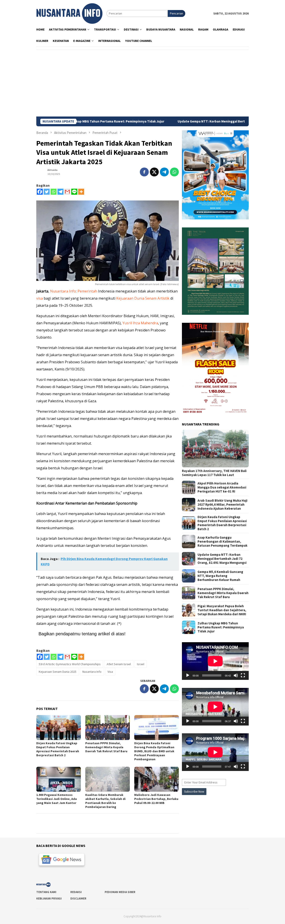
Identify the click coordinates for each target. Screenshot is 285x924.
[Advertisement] (142, 83)
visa (39, 298)
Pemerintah (87, 291)
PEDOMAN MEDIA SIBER (120, 892)
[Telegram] (60, 192)
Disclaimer (78, 898)
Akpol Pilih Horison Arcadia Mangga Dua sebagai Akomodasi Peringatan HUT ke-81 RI (221, 487)
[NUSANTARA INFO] (69, 13)
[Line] (74, 192)
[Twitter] (47, 192)
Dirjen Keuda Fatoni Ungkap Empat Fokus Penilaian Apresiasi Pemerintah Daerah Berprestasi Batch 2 (57, 749)
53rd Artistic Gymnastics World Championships (70, 664)
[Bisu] (236, 675)
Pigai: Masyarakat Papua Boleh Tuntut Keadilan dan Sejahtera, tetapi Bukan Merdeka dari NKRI (221, 610)
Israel (140, 664)
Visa (110, 672)
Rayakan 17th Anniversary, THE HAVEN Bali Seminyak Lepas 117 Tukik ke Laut (214, 473)
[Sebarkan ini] (144, 172)
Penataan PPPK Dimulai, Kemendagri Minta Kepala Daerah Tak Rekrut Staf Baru (106, 747)
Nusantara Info (63, 291)
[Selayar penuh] (243, 675)
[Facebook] (40, 192)
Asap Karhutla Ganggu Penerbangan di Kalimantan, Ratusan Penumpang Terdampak (222, 542)
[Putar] (187, 675)
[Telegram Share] (164, 172)
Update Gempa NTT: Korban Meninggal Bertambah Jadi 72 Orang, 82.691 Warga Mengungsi (209, 121)
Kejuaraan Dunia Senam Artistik (142, 298)
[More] (81, 192)
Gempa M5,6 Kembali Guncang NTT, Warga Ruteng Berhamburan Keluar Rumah (220, 576)
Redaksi (76, 892)
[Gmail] (67, 192)
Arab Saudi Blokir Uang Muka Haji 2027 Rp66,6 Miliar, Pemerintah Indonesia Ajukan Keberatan (222, 505)
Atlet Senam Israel (119, 664)
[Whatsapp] (54, 192)
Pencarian (176, 13)
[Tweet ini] (154, 172)
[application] (215, 661)
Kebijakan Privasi (49, 898)
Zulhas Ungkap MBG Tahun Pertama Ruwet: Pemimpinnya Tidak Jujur (220, 627)
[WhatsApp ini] (174, 172)
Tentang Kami (46, 892)
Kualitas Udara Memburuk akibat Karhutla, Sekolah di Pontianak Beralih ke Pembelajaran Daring (105, 801)
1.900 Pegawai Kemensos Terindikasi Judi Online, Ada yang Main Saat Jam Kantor (56, 799)
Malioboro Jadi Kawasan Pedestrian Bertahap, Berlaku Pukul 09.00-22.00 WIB (156, 799)
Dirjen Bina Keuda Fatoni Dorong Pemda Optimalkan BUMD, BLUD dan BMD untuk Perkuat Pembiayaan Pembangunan (154, 751)
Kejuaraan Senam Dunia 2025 (57, 672)
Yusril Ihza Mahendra (140, 323)
